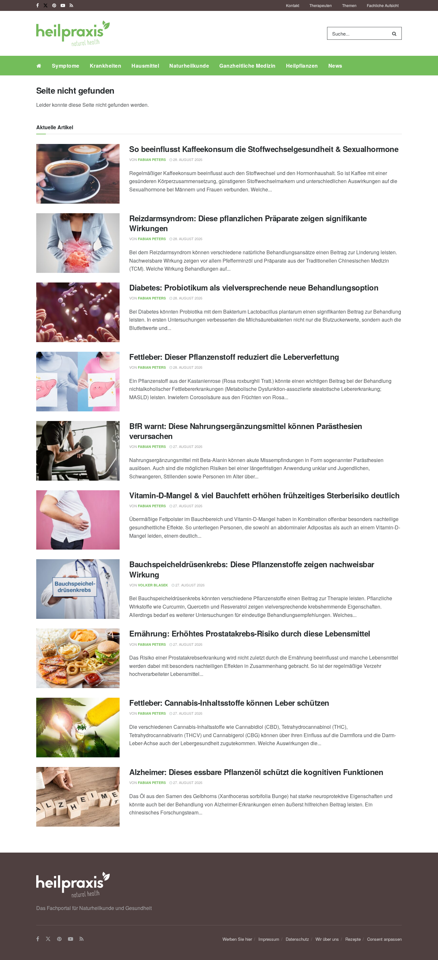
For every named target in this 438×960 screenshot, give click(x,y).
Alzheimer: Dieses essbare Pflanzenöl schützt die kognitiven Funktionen (256, 771)
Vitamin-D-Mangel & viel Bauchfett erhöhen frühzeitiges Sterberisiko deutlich (264, 495)
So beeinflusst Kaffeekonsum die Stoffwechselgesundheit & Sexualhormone (263, 148)
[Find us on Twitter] (45, 5)
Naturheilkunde (189, 65)
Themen (349, 5)
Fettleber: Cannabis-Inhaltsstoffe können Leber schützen (229, 702)
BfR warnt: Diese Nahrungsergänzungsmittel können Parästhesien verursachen (245, 430)
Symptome (66, 65)
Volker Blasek (153, 585)
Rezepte (353, 939)
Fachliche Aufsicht (383, 5)
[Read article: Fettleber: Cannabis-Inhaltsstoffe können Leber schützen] (78, 727)
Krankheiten (106, 65)
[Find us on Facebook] (37, 5)
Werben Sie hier (237, 939)
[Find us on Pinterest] (54, 5)
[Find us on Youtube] (63, 5)
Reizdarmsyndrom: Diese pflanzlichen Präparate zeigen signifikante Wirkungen (248, 223)
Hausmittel (145, 65)
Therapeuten (320, 5)
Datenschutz (297, 939)
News (335, 65)
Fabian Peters (152, 159)
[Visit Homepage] (73, 33)
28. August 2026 (187, 159)
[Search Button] (395, 33)
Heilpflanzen (302, 65)
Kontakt (292, 5)
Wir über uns (327, 939)
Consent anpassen (384, 939)
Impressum (268, 939)
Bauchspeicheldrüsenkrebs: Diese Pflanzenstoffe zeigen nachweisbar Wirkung (251, 569)
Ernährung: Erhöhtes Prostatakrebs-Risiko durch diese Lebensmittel (249, 633)
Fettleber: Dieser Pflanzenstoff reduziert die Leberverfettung (234, 356)
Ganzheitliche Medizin (247, 65)
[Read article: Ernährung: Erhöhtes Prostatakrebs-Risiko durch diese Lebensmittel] (78, 658)
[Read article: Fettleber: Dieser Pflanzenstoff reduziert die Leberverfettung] (78, 381)
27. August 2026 (187, 446)
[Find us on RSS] (71, 5)
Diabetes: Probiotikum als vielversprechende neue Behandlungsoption (253, 287)
